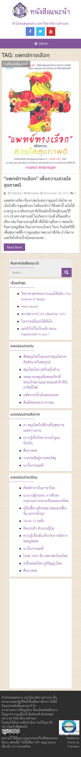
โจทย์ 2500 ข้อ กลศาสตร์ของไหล (45, 556)
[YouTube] (51, 31)
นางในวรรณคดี (33, 465)
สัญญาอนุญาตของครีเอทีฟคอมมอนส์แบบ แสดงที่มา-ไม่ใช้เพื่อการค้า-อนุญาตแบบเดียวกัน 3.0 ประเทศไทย (30, 742)
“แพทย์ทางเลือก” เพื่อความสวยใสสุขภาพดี (37, 182)
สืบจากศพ (30, 450)
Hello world (29, 306)
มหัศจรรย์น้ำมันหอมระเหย (41, 395)
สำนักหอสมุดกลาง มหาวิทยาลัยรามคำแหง (40, 23)
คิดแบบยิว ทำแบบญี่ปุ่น (38, 528)
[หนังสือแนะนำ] (40, 18)
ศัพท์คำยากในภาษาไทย (39, 488)
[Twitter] (40, 31)
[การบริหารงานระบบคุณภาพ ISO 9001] (69, 734)
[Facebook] (30, 31)
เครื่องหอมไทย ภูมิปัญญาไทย (42, 563)
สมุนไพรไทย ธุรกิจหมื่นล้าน (41, 369)
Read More (14, 247)
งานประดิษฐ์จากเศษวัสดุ (39, 458)
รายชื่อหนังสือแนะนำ (16, 64)
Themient (73, 746)
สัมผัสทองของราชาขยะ (38, 402)
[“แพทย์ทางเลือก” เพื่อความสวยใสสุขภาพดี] (40, 117)
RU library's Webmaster (23, 193)
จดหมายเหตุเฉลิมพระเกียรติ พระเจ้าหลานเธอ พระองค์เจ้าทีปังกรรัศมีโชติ (45, 382)
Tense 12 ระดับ (33, 521)
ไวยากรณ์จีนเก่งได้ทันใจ (37, 321)
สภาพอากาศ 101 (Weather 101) (43, 314)
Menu (43, 43)
